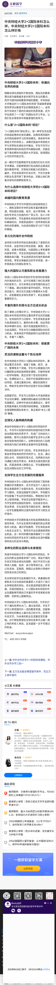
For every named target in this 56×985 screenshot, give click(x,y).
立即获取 (28, 868)
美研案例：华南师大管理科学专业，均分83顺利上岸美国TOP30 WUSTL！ (31, 793)
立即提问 (18, 775)
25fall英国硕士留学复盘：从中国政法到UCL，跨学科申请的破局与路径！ (31, 842)
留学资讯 (23, 13)
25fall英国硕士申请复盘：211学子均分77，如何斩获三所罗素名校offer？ (30, 822)
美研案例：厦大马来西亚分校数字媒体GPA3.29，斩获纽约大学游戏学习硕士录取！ (31, 812)
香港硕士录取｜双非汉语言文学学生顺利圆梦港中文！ (31, 803)
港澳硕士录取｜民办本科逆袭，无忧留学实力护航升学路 (31, 832)
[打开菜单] (52, 4)
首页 (16, 13)
